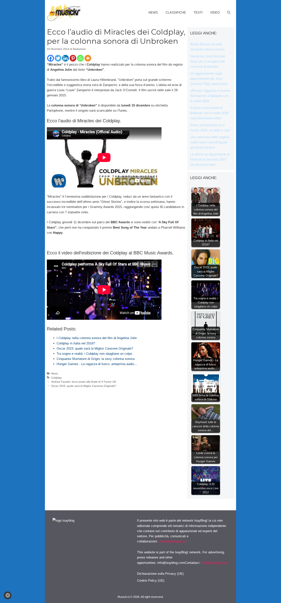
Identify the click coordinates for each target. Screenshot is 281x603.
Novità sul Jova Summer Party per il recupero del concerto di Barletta (207, 61)
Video (215, 12)
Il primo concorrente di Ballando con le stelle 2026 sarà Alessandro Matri (209, 113)
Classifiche (176, 12)
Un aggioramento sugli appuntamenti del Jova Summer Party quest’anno (208, 79)
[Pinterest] (73, 58)
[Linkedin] (65, 58)
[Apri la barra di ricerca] (228, 12)
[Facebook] (50, 58)
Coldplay (56, 377)
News (153, 12)
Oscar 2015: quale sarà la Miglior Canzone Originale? (83, 385)
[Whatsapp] (80, 58)
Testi (198, 12)
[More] (87, 58)
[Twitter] (58, 58)
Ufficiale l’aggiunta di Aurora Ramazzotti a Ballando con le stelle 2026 (210, 96)
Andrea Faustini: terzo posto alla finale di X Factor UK (83, 381)
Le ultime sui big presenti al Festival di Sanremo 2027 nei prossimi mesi (209, 159)
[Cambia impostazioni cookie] (7, 595)
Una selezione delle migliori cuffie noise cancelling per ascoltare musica (209, 142)
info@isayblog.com (172, 541)
